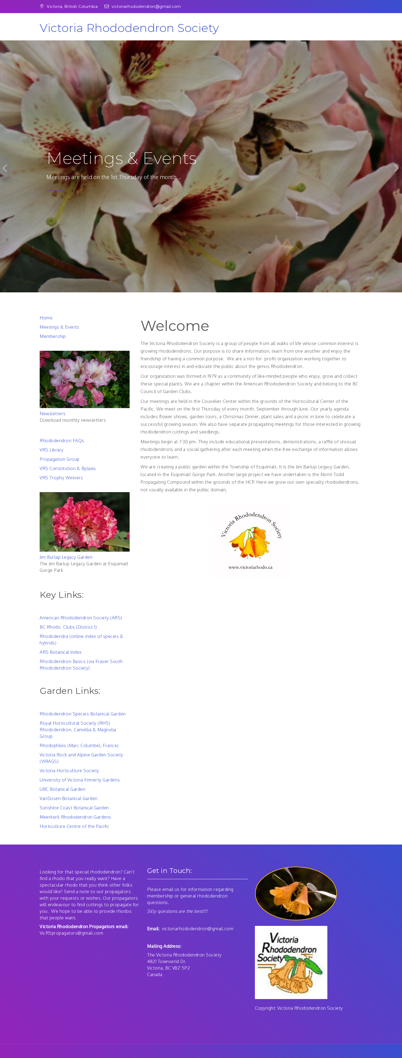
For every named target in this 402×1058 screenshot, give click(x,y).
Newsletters (94, 160)
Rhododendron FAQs (62, 440)
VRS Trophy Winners (61, 477)
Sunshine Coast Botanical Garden (74, 807)
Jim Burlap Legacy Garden (66, 557)
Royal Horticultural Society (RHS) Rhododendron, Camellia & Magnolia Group (78, 729)
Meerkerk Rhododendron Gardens (75, 817)
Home (46, 317)
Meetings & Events (59, 327)
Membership (53, 336)
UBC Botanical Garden (62, 789)
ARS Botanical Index (61, 652)
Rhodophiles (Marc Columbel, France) (79, 745)
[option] (201, 168)
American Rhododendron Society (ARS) (81, 617)
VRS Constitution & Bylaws (68, 468)
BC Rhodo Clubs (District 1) (68, 627)
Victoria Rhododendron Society (129, 28)
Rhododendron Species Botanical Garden (83, 714)
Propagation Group (60, 459)
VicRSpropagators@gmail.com (71, 933)
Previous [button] (5, 168)
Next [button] (396, 168)
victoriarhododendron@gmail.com (146, 6)
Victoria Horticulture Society (69, 770)
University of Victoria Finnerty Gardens (80, 780)
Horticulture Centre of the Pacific (74, 826)
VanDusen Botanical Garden (69, 798)
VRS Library (52, 450)
